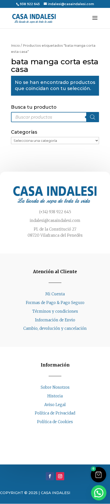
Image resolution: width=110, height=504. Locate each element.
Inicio (15, 45)
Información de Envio (55, 320)
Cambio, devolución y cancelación (55, 328)
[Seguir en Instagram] (60, 431)
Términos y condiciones (55, 311)
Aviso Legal (55, 404)
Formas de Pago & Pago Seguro (55, 302)
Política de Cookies (55, 421)
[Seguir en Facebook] (50, 431)
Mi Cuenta (55, 294)
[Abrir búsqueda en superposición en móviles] (55, 117)
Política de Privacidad (55, 413)
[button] (98, 474)
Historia (55, 396)
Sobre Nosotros (55, 387)
